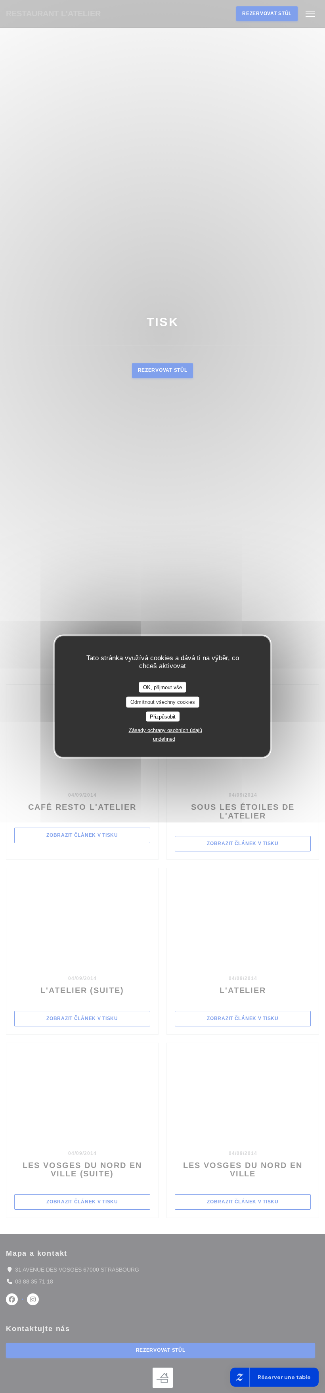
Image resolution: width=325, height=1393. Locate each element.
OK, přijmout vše (162, 687)
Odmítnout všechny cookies (162, 702)
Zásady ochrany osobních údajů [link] (165, 730)
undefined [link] (164, 739)
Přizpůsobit (163, 716)
